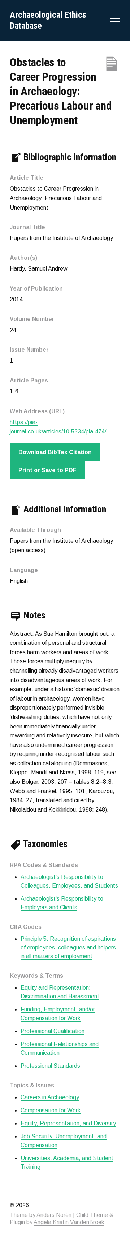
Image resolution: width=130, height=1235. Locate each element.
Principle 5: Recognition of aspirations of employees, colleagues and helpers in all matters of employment (68, 947)
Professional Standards (50, 1066)
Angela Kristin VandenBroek (69, 1222)
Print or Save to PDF (47, 470)
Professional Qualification (52, 1031)
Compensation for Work (51, 1110)
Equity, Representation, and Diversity (68, 1123)
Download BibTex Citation (55, 452)
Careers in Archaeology (50, 1097)
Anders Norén (54, 1215)
